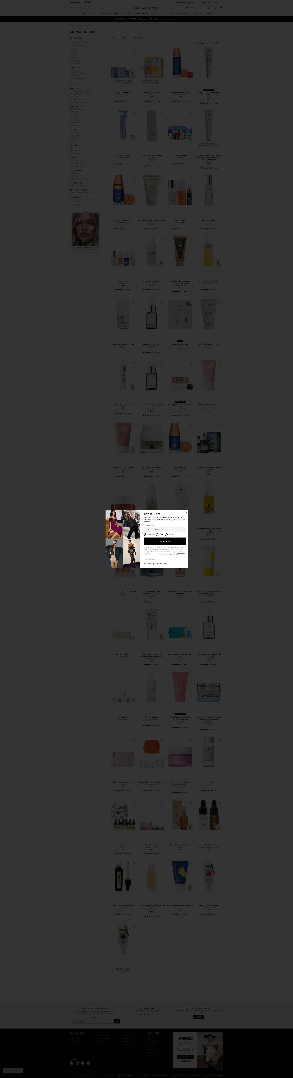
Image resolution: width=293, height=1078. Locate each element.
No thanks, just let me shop (155, 564)
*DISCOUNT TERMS (150, 559)
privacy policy (181, 553)
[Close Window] (186, 512)
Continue (165, 541)
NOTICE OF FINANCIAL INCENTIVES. (173, 554)
